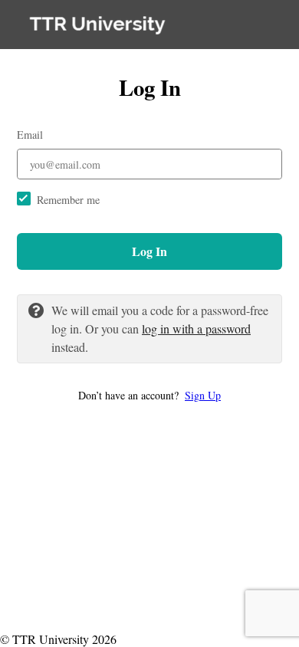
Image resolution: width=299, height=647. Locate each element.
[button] (149, 395)
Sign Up (203, 395)
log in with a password (196, 328)
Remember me (68, 199)
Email (30, 134)
